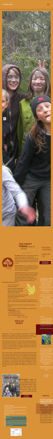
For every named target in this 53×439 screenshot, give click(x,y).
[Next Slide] (48, 118)
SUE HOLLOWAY (8, 4)
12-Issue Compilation (26, 396)
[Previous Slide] (4, 118)
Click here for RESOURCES (45, 262)
